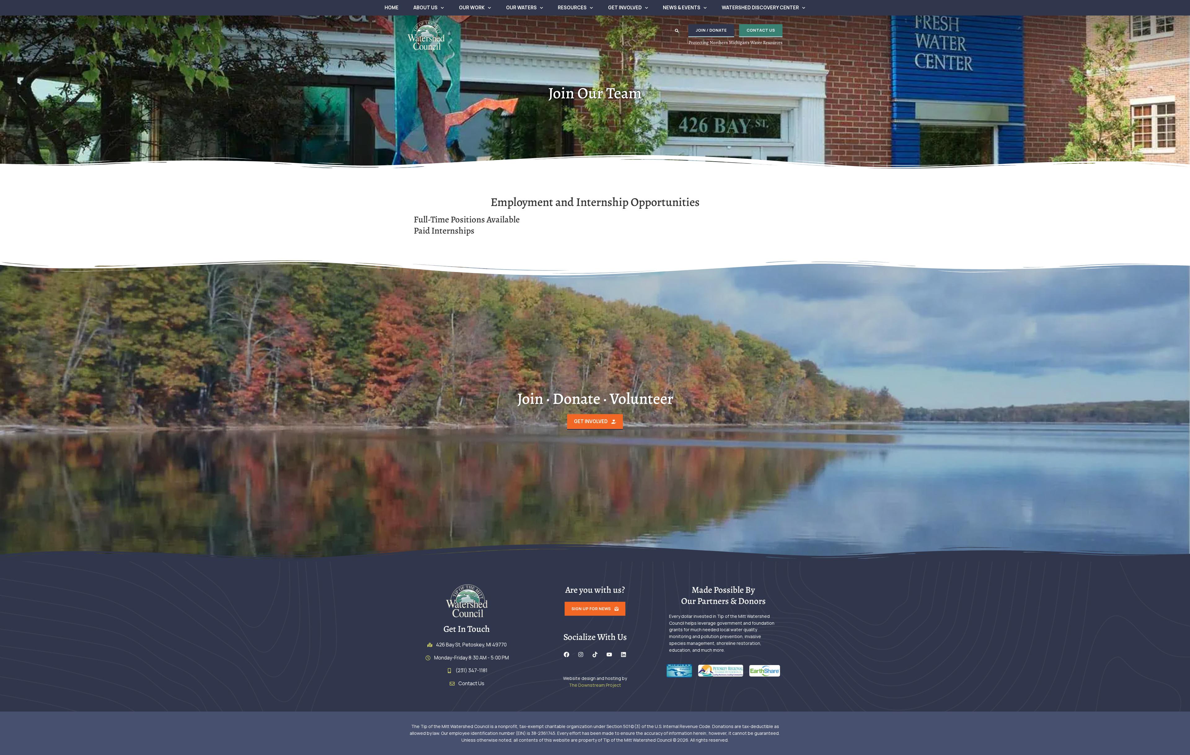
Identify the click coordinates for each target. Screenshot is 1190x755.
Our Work (472, 7)
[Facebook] (566, 654)
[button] (677, 31)
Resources (572, 7)
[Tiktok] (595, 654)
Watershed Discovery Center (760, 7)
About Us (425, 7)
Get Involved (625, 7)
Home (392, 7)
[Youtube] (609, 654)
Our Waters (521, 7)
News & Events (681, 7)
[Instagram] (580, 654)
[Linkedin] (623, 654)
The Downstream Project (595, 685)
